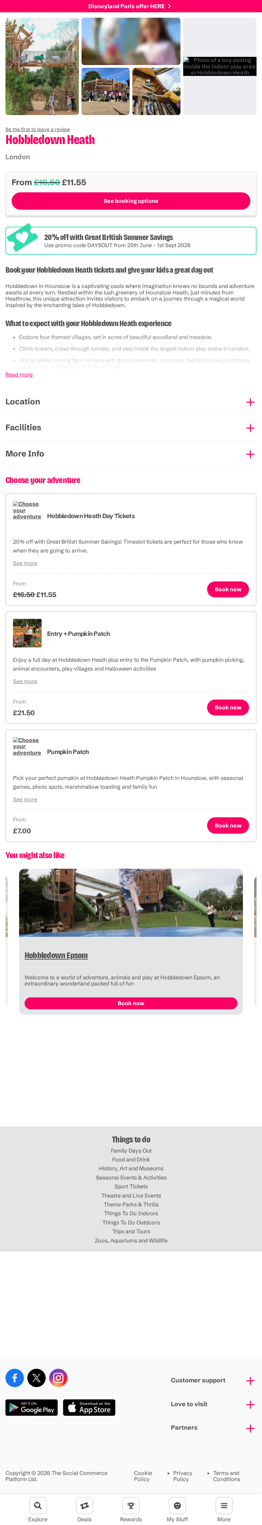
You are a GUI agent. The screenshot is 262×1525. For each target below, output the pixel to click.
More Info (24, 454)
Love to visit (189, 1404)
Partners (184, 1427)
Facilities (23, 427)
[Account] (177, 1505)
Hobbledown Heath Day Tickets (91, 516)
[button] (37, 129)
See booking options (131, 200)
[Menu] (224, 1505)
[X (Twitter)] (36, 1378)
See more (25, 563)
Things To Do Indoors (131, 1213)
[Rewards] (131, 1505)
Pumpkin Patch (68, 752)
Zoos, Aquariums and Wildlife (131, 1240)
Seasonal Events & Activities (131, 1177)
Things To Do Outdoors (131, 1222)
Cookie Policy (143, 1476)
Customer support (198, 1380)
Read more (19, 374)
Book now (228, 589)
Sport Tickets (131, 1186)
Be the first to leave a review (37, 129)
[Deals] (84, 1505)
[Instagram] (58, 1378)
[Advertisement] (131, 1073)
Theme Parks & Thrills (131, 1204)
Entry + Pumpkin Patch (78, 634)
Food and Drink (131, 1159)
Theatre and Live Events (131, 1195)
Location (22, 401)
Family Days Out (131, 1150)
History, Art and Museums (131, 1168)
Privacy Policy (182, 1476)
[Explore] (37, 1505)
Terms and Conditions (226, 1476)
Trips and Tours (131, 1231)
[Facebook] (14, 1378)
